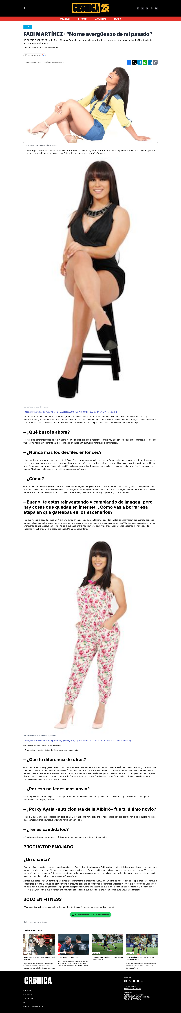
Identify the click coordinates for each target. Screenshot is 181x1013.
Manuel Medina (53, 47)
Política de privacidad (33, 1006)
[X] (129, 980)
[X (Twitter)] (142, 8)
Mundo (117, 19)
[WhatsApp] (156, 8)
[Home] (38, 980)
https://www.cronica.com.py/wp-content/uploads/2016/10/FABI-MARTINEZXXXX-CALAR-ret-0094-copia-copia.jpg (77, 741)
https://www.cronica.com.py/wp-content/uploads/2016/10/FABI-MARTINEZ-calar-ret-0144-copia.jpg (70, 412)
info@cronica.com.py (132, 989)
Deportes (82, 19)
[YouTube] (138, 980)
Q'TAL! (28, 27)
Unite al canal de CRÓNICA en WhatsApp (92, 915)
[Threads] (151, 8)
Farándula (65, 19)
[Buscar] (24, 8)
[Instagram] (147, 8)
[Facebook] (138, 8)
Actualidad (100, 19)
